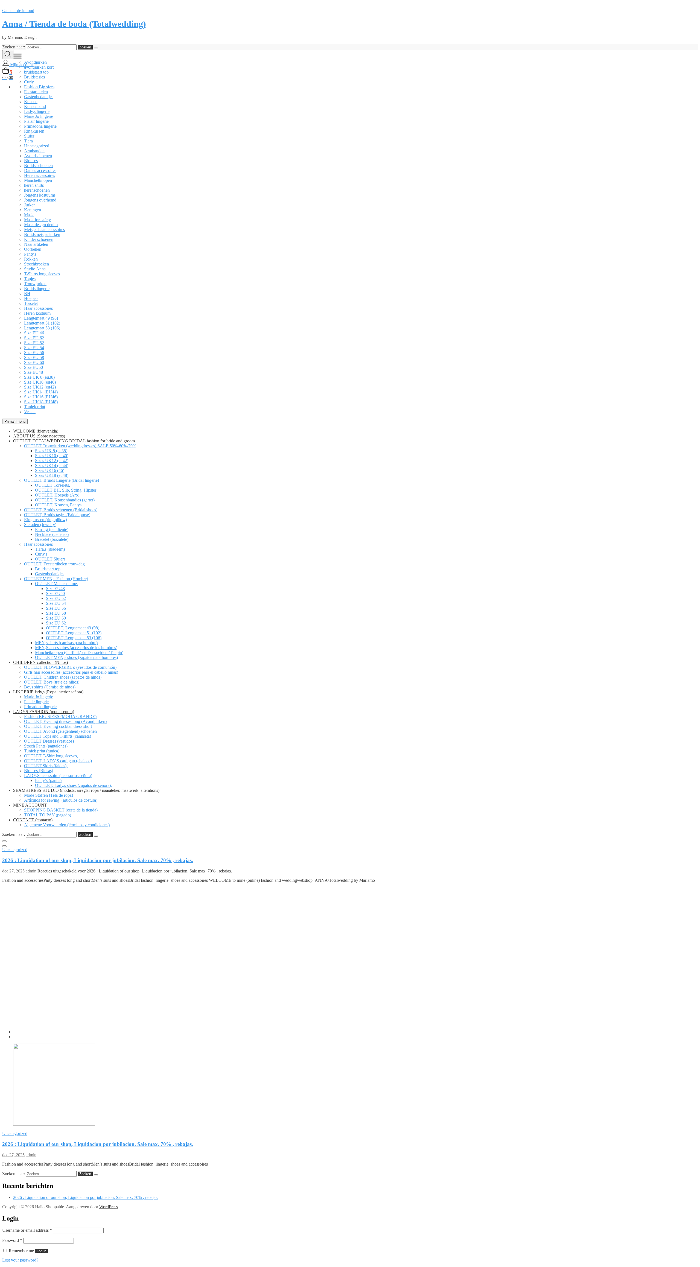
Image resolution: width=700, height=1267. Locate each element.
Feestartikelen (36, 91)
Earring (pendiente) (51, 529)
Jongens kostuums (40, 195)
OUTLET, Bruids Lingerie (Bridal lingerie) (61, 480)
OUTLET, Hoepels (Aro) (57, 495)
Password (12, 1240)
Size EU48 (33, 372)
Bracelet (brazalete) (51, 539)
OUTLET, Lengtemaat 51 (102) (73, 632)
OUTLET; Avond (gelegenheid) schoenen (60, 731)
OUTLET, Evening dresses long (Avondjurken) (65, 721)
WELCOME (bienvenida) (35, 431)
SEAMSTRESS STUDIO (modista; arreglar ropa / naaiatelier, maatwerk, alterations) (86, 790)
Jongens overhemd (40, 200)
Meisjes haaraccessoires (44, 229)
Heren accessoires (39, 175)
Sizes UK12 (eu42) (51, 460)
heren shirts (34, 185)
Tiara (28, 141)
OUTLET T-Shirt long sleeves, (51, 756)
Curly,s (41, 554)
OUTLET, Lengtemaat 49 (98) (72, 628)
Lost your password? (20, 1260)
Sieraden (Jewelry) (40, 524)
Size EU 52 (34, 342)
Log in (41, 1251)
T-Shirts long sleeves (42, 274)
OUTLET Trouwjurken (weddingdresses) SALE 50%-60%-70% (80, 445)
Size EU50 (33, 367)
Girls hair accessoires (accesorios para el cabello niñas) (71, 672)
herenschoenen (37, 190)
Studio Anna (35, 269)
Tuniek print (34, 406)
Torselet (31, 303)
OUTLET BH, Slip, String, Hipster (65, 490)
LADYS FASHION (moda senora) (43, 711)
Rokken (31, 259)
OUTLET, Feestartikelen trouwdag (54, 564)
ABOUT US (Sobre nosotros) (39, 436)
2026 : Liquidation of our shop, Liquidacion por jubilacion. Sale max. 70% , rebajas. (97, 860)
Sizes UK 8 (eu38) (51, 450)
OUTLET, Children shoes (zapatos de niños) (62, 677)
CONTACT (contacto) (32, 820)
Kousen (30, 101)
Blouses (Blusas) (38, 770)
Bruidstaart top (47, 569)
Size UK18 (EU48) (41, 401)
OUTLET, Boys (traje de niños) (51, 682)
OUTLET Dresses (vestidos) (49, 741)
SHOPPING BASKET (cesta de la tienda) (61, 810)
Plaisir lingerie (36, 121)
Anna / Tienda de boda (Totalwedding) (74, 24)
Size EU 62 (34, 337)
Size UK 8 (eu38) (39, 377)
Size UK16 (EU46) (41, 397)
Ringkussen (34, 131)
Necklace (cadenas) (52, 534)
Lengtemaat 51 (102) (42, 323)
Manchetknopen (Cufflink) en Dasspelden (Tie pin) (79, 652)
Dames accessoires (40, 170)
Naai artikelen (36, 244)
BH (27, 293)
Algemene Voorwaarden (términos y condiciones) (67, 824)
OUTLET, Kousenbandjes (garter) (65, 500)
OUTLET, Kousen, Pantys (58, 505)
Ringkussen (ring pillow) (45, 519)
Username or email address (27, 1230)
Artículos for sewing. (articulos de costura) (60, 800)
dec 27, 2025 (14, 871)
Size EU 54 (34, 347)
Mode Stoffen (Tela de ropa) (48, 795)
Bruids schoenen (38, 165)
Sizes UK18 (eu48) (51, 475)
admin (31, 871)
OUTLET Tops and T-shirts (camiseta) (57, 736)
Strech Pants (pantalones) (46, 746)
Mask (29, 214)
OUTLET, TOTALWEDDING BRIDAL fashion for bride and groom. (74, 441)
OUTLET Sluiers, (50, 559)
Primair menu (14, 421)
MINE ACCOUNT (30, 805)
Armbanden (34, 150)
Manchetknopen (38, 180)
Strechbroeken (36, 264)
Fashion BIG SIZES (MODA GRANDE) (60, 716)
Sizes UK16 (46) (49, 470)
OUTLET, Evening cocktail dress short (58, 726)
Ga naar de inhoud (18, 10)
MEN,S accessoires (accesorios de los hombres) (76, 647)
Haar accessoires (38, 308)
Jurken (30, 205)
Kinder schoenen (38, 239)
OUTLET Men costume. (56, 583)
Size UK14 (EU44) (41, 392)
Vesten (30, 411)
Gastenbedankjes (38, 96)
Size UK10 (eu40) (40, 382)
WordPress (108, 1206)
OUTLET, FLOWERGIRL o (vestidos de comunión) (70, 667)
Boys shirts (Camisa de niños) (49, 687)
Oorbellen (32, 249)
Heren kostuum (37, 313)
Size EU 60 (34, 362)
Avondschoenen (38, 155)
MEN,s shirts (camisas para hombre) (66, 642)
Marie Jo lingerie (38, 116)
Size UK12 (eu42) (40, 387)
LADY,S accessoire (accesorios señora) (58, 775)
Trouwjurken (35, 283)
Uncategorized (36, 146)
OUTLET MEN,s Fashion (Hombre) (56, 578)
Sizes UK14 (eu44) (51, 465)
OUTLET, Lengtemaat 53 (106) (73, 637)
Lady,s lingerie (36, 111)
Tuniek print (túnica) (41, 751)
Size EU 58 (34, 357)
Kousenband (35, 106)
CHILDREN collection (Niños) (40, 662)
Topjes (30, 278)
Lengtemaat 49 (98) (41, 318)
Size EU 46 (34, 333)
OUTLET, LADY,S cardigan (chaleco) (58, 760)
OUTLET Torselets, (52, 485)
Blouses (31, 160)
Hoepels (31, 298)
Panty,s (30, 254)
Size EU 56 (34, 352)
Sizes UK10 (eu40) (51, 455)
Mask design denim (41, 224)
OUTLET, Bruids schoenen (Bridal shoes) (60, 509)
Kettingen (32, 210)
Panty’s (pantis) (48, 780)
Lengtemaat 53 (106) (42, 328)
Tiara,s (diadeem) (50, 549)
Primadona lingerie (40, 126)
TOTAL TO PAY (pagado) (47, 815)
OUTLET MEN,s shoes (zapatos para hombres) (76, 657)
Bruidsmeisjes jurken (42, 234)
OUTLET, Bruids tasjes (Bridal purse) (57, 514)
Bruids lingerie (36, 288)
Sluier (29, 136)
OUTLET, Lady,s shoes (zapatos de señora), (73, 785)
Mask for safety (37, 219)
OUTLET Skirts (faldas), (46, 765)
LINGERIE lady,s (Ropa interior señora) (48, 692)
